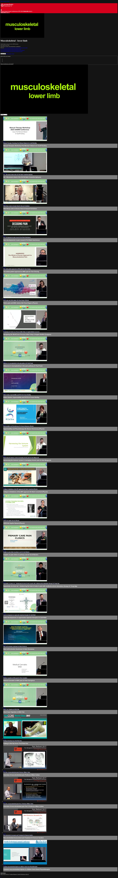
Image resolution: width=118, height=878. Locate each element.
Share (13, 53)
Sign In (8, 12)
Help (2, 874)
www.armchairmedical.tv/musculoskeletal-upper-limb (15, 47)
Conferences (14, 11)
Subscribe (3, 53)
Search (6, 11)
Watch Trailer (9, 53)
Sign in (30, 11)
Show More (3, 873)
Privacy (7, 874)
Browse (3, 11)
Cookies (11, 874)
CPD (19, 11)
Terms (4, 874)
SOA (22, 11)
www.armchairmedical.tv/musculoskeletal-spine (11, 49)
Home (9, 11)
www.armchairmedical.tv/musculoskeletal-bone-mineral (13, 50)
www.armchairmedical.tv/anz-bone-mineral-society (12, 51)
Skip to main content (5, 1)
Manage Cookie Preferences (19, 874)
